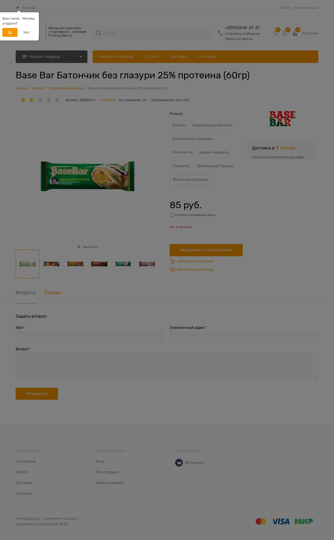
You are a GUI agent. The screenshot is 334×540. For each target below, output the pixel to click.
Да (10, 32)
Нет (26, 32)
